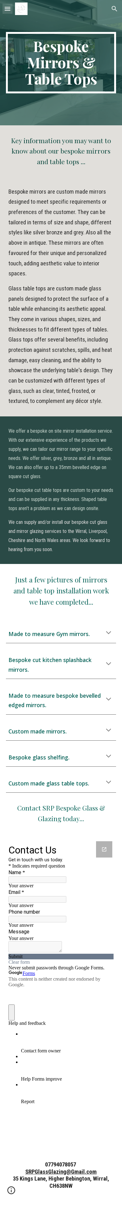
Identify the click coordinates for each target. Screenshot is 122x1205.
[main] (61, 62)
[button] (7, 8)
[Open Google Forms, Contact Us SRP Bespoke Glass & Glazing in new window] (104, 849)
